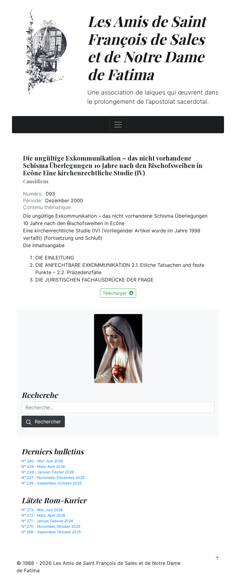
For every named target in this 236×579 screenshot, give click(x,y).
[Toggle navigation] (118, 125)
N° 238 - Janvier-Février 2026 (48, 472)
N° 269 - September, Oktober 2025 (51, 532)
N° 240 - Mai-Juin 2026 (42, 461)
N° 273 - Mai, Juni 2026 (42, 509)
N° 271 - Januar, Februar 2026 (47, 521)
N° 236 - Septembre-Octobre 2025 (51, 483)
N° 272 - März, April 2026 (43, 515)
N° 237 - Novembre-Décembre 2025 (53, 477)
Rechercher (46, 421)
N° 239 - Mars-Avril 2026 (43, 466)
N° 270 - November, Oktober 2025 (51, 526)
